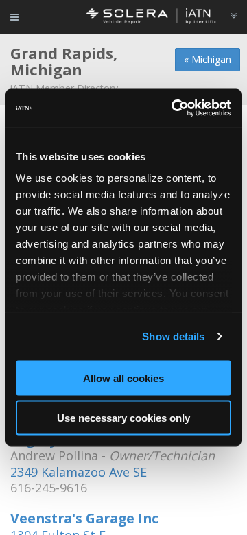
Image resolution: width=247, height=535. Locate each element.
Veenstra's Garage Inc (84, 518)
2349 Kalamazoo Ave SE (78, 472)
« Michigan (207, 59)
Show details (173, 336)
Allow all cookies (123, 377)
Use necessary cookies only (123, 418)
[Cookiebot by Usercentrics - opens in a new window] (174, 108)
